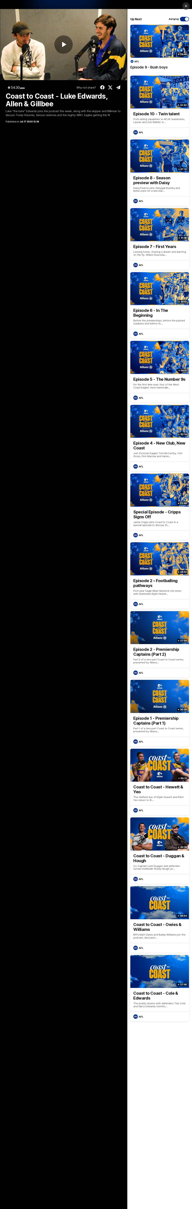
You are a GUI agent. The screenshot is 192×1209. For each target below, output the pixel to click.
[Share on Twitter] (110, 87)
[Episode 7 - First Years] (159, 239)
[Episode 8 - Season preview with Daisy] (159, 172)
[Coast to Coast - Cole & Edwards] (159, 988)
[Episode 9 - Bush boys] (159, 49)
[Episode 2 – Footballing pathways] (159, 575)
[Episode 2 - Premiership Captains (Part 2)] (159, 644)
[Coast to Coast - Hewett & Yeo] (159, 782)
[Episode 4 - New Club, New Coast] (159, 438)
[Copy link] (118, 87)
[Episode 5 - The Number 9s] (159, 371)
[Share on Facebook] (102, 87)
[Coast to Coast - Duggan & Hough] (159, 850)
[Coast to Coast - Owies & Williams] (159, 919)
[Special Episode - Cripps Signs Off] (159, 507)
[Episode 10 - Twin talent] (159, 106)
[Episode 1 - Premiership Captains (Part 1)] (159, 713)
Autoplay (174, 19)
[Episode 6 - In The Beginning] (159, 305)
